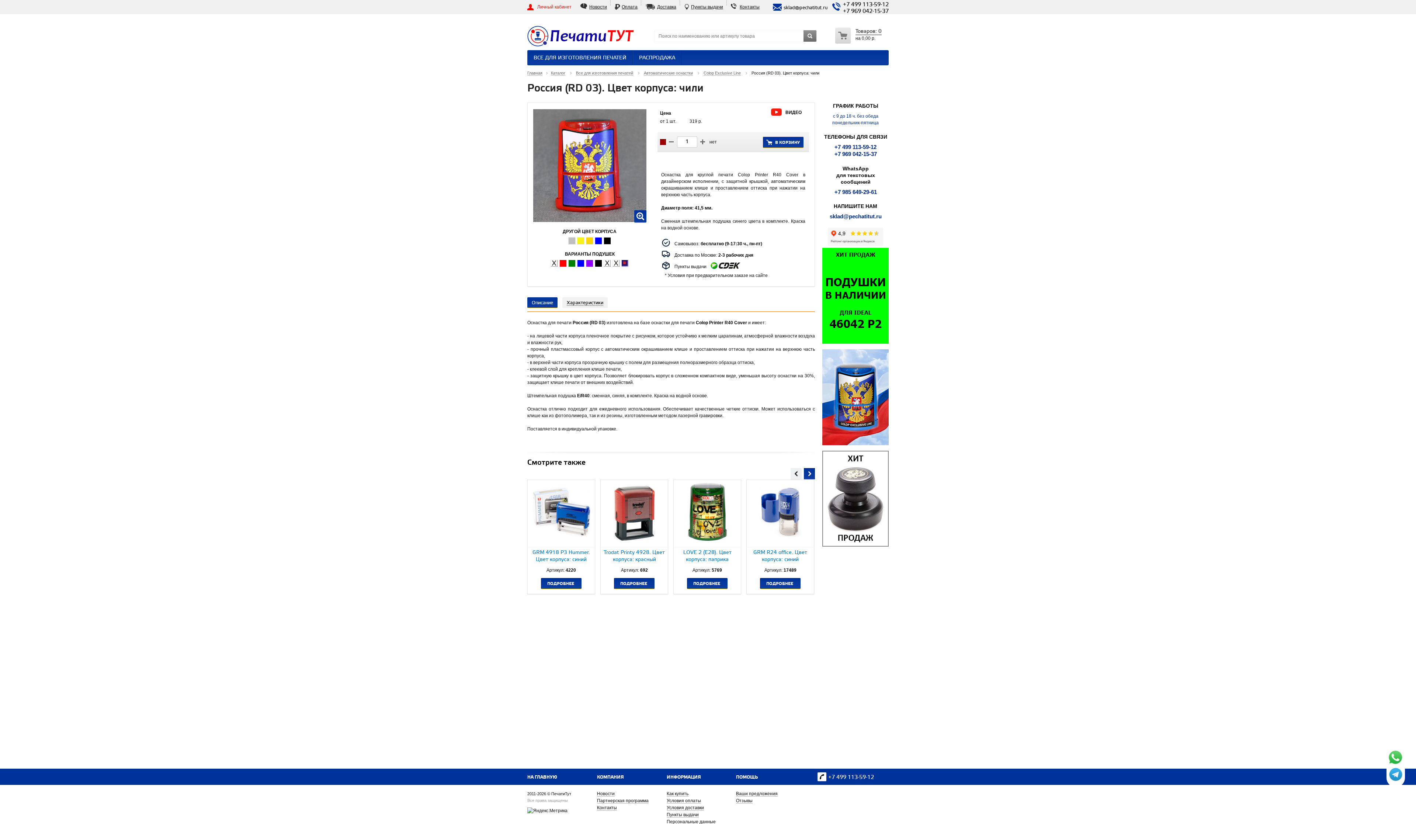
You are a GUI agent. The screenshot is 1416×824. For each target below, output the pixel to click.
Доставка (666, 7)
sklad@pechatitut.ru (856, 216)
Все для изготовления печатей (580, 58)
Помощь (747, 777)
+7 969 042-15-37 (866, 11)
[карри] (580, 240)
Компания (610, 777)
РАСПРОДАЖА (657, 58)
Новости (598, 7)
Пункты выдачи (707, 7)
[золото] (589, 240)
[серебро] (572, 240)
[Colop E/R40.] (554, 263)
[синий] (598, 240)
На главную (542, 777)
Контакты (750, 7)
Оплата (630, 7)
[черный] (607, 240)
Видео (793, 112)
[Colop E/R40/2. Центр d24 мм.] (616, 263)
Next (809, 473)
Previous (796, 473)
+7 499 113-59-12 (866, 4)
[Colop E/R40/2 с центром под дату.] (607, 263)
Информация (684, 777)
